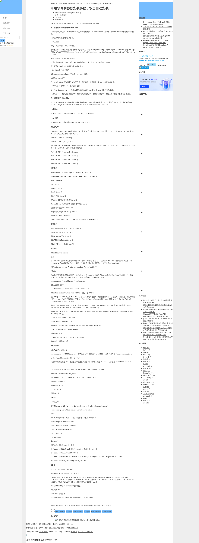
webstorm (148, 384)
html (146, 354)
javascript (148, 373)
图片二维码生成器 (44, 524)
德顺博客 (62, 524)
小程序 (147, 368)
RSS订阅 (10, 43)
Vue (146, 391)
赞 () (53, 509)
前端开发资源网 (31, 524)
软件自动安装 (96, 511)
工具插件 (6, 33)
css (146, 352)
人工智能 (148, 377)
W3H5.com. (43, 531)
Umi (146, 400)
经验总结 (6, 28)
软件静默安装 (60, 511)
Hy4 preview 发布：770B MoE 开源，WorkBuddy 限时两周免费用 (156, 23)
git (145, 380)
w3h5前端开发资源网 (10, 2)
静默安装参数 (78, 511)
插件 (146, 350)
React (147, 398)
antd (146, 389)
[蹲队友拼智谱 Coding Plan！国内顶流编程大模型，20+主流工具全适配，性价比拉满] (156, 90)
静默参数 (87, 511)
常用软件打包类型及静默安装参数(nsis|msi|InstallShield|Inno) (79, 520)
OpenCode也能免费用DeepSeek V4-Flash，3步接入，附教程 (156, 46)
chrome (147, 366)
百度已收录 (59, 19)
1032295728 (51, 539)
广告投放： (143, 65)
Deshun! (74, 531)
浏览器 (147, 359)
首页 (5, 18)
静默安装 (69, 511)
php (146, 347)
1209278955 (73, 528)
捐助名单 (3, 45)
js (145, 364)
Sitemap (70, 524)
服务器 (147, 361)
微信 (1, 43)
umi (146, 403)
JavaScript (148, 393)
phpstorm (148, 382)
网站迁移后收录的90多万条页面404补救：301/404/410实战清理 (156, 37)
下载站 (55, 524)
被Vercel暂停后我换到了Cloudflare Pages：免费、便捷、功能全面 (155, 41)
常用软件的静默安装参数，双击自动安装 (98, 3)
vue (146, 387)
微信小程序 (149, 375)
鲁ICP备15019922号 (85, 531)
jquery (147, 357)
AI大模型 (6, 23)
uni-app (147, 396)
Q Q (5, 43)
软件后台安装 (107, 511)
